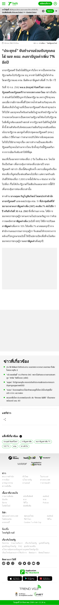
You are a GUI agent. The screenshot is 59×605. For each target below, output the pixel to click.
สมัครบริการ (45, 3)
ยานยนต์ (25, 483)
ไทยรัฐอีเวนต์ (7, 533)
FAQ (18, 546)
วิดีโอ (25, 503)
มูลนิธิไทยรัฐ (41, 543)
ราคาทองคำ (44, 483)
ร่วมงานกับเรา (15, 543)
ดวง (24, 499)
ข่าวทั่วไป (23, 446)
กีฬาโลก (25, 519)
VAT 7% (6, 446)
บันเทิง (4, 499)
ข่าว (36, 43)
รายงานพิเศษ (7, 496)
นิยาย (4, 503)
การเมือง (43, 43)
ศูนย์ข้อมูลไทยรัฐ (8, 546)
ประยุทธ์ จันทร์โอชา (10, 441)
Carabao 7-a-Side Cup (32, 522)
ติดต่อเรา (29, 553)
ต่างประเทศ (44, 480)
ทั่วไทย (24, 477)
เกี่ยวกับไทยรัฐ (28, 543)
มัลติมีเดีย (26, 506)
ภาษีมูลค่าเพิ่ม (25, 441)
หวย (43, 499)
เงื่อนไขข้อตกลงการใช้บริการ (12, 553)
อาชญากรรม (7, 483)
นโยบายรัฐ (26, 480)
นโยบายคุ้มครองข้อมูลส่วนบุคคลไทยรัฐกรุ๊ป (18, 549)
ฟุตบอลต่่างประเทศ (9, 516)
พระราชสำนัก (7, 477)
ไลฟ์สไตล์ (5, 506)
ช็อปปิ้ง (5, 529)
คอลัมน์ (44, 496)
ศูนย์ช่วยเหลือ (27, 546)
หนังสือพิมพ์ (27, 496)
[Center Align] (56, 11)
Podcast (45, 503)
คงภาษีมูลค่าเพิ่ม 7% (40, 441)
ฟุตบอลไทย (26, 516)
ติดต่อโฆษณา (40, 553)
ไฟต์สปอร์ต (6, 519)
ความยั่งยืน (6, 486)
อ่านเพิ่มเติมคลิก (12, 12)
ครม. (14, 446)
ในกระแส (43, 477)
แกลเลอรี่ (5, 522)
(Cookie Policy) (31, 12)
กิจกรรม (5, 543)
